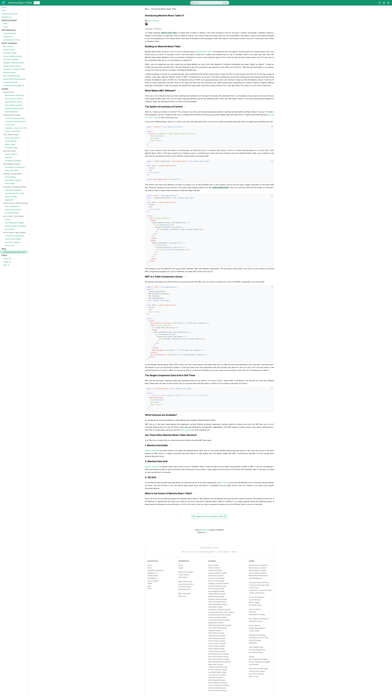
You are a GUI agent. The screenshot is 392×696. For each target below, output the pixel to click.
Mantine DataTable (152, 451)
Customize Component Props (259, 582)
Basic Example (213, 565)
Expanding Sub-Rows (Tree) (258, 637)
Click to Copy (253, 676)
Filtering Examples (214, 630)
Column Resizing (254, 600)
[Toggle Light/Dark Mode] (388, 2)
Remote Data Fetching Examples (219, 662)
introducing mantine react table (163, 9)
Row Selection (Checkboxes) (259, 619)
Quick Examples (153, 581)
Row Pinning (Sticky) (256, 652)
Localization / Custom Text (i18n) (260, 590)
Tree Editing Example (215, 607)
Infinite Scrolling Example (216, 688)
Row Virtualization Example (217, 683)
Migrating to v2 (153, 573)
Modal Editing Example (216, 596)
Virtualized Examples (215, 677)
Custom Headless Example (217, 573)
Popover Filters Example (216, 641)
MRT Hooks (182, 596)
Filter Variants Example (216, 633)
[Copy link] (187, 15)
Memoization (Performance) (258, 575)
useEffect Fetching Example (217, 667)
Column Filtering (254, 625)
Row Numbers (254, 664)
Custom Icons (254, 588)
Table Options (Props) (185, 572)
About (150, 568)
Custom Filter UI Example (217, 643)
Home (150, 565)
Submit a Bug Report (207, 552)
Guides (150, 583)
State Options (183, 577)
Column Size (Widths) (256, 597)
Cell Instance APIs (184, 589)
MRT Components (184, 593)
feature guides (185, 430)
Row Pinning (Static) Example (218, 656)
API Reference (152, 578)
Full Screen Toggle (255, 605)
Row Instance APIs (184, 587)
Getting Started (153, 575)
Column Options (183, 575)
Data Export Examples (216, 575)
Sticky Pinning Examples (216, 646)
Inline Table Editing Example (217, 604)
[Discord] (384, 2)
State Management (255, 578)
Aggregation (253, 643)
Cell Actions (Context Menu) (258, 668)
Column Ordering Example (217, 586)
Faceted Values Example (216, 636)
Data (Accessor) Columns (258, 568)
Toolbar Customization (256, 593)
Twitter (234, 552)
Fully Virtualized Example (216, 680)
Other (149, 588)
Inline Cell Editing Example (217, 602)
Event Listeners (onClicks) (258, 573)
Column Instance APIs (185, 584)
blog (146, 9)
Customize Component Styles (259, 585)
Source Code (192, 552)
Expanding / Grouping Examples (219, 609)
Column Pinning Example (216, 651)
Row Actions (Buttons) (256, 674)
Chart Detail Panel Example (217, 628)
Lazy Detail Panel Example (217, 672)
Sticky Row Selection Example (218, 659)
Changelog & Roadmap (155, 570)
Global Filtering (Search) (257, 628)
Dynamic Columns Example (217, 669)
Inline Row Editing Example (217, 599)
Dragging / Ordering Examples (218, 583)
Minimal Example (214, 568)
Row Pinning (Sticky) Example (218, 654)
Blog (149, 586)
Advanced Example (215, 570)
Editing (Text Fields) (255, 621)
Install (180, 565)
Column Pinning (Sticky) (257, 650)
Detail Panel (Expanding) (257, 635)
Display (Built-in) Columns (258, 570)
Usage (180, 568)
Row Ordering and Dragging (258, 659)
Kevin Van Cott (153, 21)
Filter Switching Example (216, 638)
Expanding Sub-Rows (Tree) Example (221, 612)
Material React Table (204, 52)
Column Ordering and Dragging (259, 662)
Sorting (251, 656)
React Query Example (215, 664)
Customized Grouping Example (219, 620)
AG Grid (223, 483)
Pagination (252, 612)
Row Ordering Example (216, 588)
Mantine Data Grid (152, 467)
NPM (184, 552)
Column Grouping (255, 640)
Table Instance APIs (185, 581)
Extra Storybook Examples (217, 690)
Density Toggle (254, 602)
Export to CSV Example (216, 578)
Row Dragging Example (216, 591)
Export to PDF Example (216, 581)
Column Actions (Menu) (257, 671)
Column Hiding (254, 631)
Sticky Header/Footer (256, 647)
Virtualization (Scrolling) (257, 614)
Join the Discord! (223, 552)
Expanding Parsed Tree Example (219, 615)
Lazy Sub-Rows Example (217, 675)
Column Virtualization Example (218, 685)
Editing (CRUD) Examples (217, 594)
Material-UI (204, 530)
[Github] (379, 2)
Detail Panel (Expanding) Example (219, 625)
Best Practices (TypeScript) (258, 565)
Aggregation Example (215, 622)
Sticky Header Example (216, 649)
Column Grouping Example (217, 617)
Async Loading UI (255, 609)
